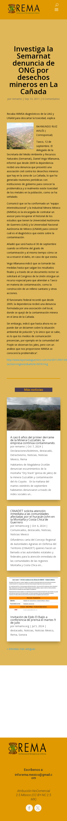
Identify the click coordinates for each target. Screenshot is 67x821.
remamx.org (22, 525)
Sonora (23, 634)
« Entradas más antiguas (21, 649)
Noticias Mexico (19, 534)
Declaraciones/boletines (24, 450)
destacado (46, 450)
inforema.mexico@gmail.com (33, 776)
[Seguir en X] (37, 808)
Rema (23, 459)
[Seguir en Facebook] (29, 808)
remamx (17, 99)
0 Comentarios (51, 99)
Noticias (32, 455)
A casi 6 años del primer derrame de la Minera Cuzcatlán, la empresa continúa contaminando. (32, 440)
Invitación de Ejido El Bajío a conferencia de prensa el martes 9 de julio (33, 620)
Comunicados (18, 530)
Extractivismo (18, 455)
